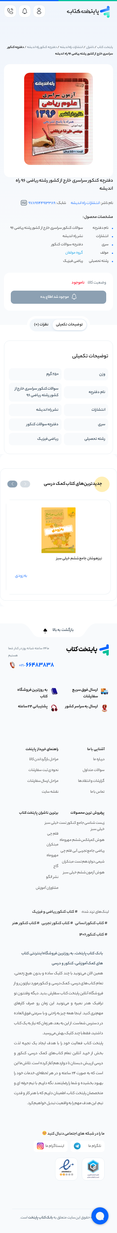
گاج (55, 866)
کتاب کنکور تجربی (55, 923)
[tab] (69, 324)
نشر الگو (52, 877)
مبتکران (52, 845)
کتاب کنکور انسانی (89, 923)
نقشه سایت (50, 792)
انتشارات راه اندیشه (71, 47)
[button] (25, 484)
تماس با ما (97, 792)
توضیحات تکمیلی (69, 324)
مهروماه (52, 856)
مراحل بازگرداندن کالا (43, 759)
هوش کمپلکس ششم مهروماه (82, 840)
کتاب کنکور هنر (24, 923)
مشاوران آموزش (47, 888)
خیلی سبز (51, 823)
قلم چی (52, 834)
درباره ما (99, 759)
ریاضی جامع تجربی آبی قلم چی (82, 851)
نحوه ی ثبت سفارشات (43, 770)
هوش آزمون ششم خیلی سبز (84, 873)
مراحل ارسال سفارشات (42, 781)
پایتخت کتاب (105, 47)
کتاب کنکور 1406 (91, 935)
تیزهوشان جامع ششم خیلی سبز (79, 559)
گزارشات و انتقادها (91, 781)
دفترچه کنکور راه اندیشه (42, 47)
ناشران (90, 47)
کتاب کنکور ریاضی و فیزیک (53, 912)
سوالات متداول (94, 770)
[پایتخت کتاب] (88, 11)
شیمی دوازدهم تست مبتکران (83, 862)
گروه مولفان (74, 253)
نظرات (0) (41, 324)
